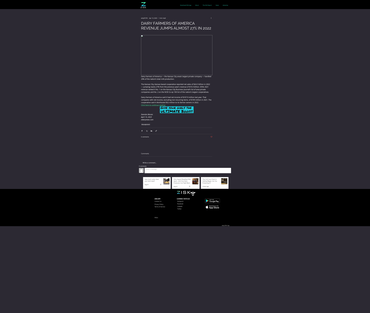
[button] (197, 5)
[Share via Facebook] (142, 131)
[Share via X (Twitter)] (147, 131)
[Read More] (212, 207)
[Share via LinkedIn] (151, 131)
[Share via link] (156, 131)
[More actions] (211, 18)
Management (145, 124)
